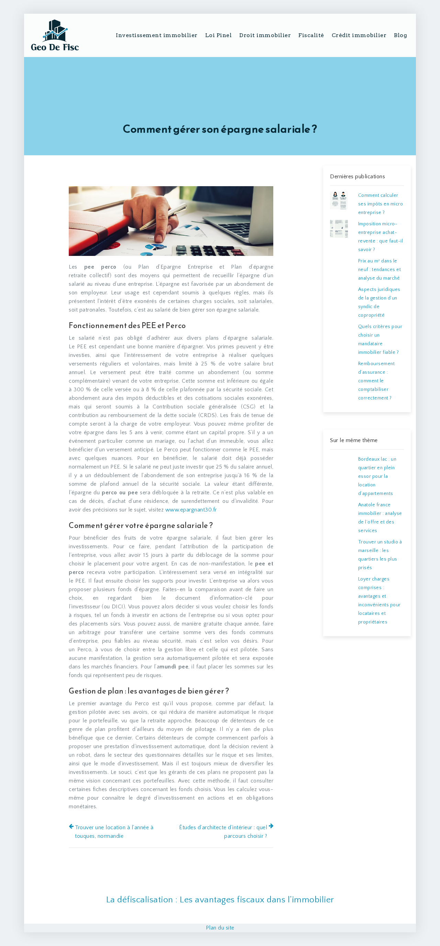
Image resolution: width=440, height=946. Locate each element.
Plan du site (220, 928)
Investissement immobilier (157, 35)
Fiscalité (311, 35)
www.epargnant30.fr (191, 510)
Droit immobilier (265, 35)
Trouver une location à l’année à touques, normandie (114, 831)
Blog (400, 35)
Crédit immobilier (359, 35)
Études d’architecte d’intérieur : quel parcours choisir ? (223, 831)
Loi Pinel (218, 35)
